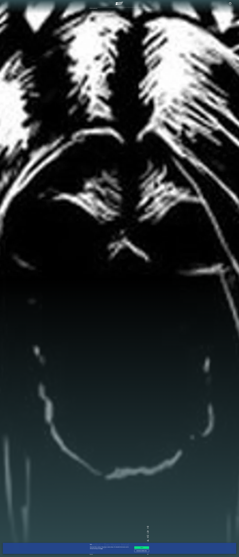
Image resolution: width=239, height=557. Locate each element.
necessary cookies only (141, 550)
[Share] (147, 540)
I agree (141, 547)
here (102, 548)
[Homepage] (119, 3)
